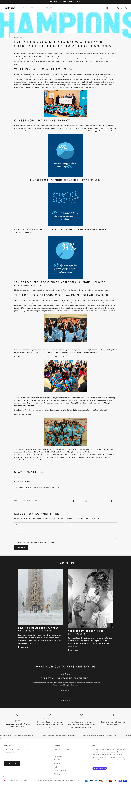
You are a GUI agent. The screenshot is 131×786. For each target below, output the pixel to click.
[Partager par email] (110, 501)
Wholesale (57, 774)
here (46, 290)
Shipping (57, 763)
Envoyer (21, 548)
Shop (22, 8)
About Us (31, 8)
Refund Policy (58, 760)
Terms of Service (60, 770)
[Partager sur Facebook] (73, 501)
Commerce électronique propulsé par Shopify (63, 780)
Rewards (49, 8)
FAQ (55, 767)
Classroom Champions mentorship (77, 87)
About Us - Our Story (61, 749)
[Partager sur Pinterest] (98, 501)
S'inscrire (12, 764)
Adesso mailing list (26, 487)
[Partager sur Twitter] (86, 501)
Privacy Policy (59, 756)
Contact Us (58, 753)
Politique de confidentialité (51, 518)
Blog (41, 8)
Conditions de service (73, 518)
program (92, 87)
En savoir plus (23, 647)
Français (24, 780)
